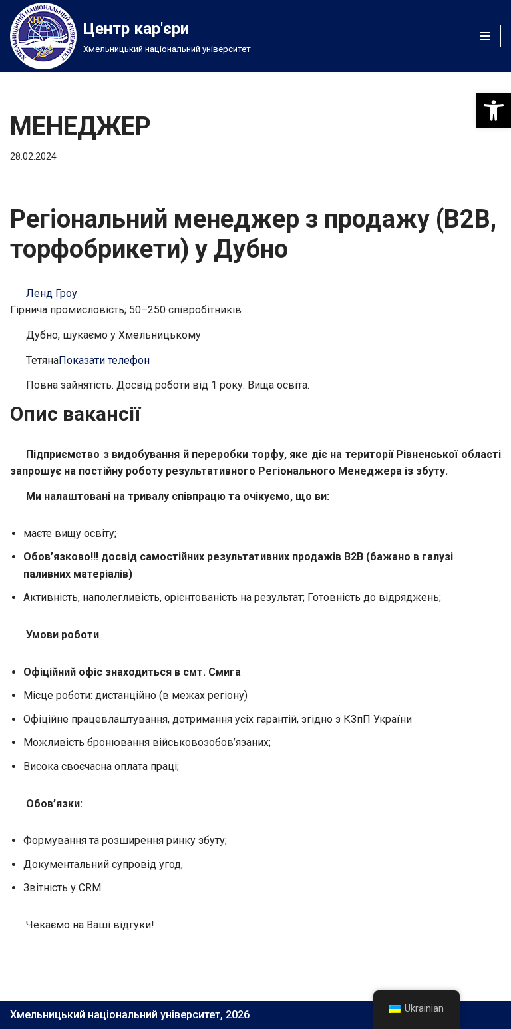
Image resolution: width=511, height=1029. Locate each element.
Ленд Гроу (51, 293)
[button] (493, 110)
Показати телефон (104, 360)
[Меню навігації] (485, 36)
